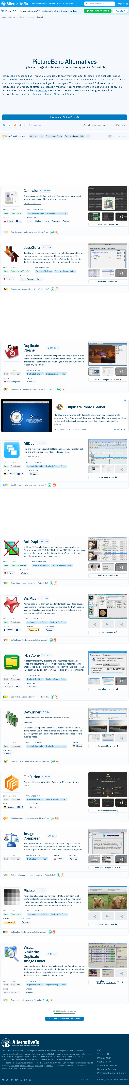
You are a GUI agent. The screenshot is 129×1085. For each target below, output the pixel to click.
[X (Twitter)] (7, 1079)
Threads (30, 1065)
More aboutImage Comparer (107, 867)
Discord (72, 1063)
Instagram (39, 1065)
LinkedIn (49, 1065)
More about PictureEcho (62, 117)
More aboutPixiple (106, 924)
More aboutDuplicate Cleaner (106, 379)
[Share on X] (9, 125)
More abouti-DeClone (107, 689)
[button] (45, 191)
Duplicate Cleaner (42, 93)
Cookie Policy (104, 1061)
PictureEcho (8, 75)
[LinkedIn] (30, 1079)
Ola (18, 1054)
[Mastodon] (12, 1079)
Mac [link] (41, 136)
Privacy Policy (104, 1057)
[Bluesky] (16, 1079)
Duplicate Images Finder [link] (74, 136)
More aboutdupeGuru (107, 281)
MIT (23, 565)
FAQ (99, 1050)
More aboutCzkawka (106, 224)
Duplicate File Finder (36, 213)
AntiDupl (71, 93)
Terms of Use (104, 1054)
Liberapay (22, 1068)
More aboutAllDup (106, 477)
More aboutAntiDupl (106, 575)
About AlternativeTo (107, 1065)
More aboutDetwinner (107, 746)
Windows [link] (33, 136)
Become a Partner (106, 1069)
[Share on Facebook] (4, 125)
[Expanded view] (110, 136)
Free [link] (48, 136)
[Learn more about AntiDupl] (11, 548)
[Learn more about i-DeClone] (11, 661)
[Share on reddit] (15, 125)
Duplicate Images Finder (57, 213)
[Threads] (21, 1079)
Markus (27, 1054)
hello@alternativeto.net (53, 1063)
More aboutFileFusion (107, 810)
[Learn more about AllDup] (11, 449)
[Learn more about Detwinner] (11, 718)
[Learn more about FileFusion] (11, 783)
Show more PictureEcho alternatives (64, 1019)
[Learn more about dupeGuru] (11, 254)
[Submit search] (86, 4)
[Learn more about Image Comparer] (11, 840)
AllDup (57, 93)
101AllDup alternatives (32, 456)
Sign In (121, 3)
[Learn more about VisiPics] (11, 604)
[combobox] (99, 4)
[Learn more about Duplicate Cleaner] (11, 352)
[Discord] (3, 1079)
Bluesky (23, 1065)
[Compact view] (113, 136)
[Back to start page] (15, 3)
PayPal (31, 1068)
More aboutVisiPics (107, 632)
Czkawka (41, 90)
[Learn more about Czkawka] (11, 197)
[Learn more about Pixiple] (11, 896)
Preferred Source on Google (111, 1073)
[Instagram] (25, 1079)
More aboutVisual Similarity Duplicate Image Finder (107, 982)
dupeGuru (25, 93)
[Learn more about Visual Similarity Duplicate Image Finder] (11, 953)
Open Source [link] (57, 136)
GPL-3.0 (25, 271)
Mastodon (15, 1065)
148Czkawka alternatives (32, 204)
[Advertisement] (64, 36)
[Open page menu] (127, 4)
